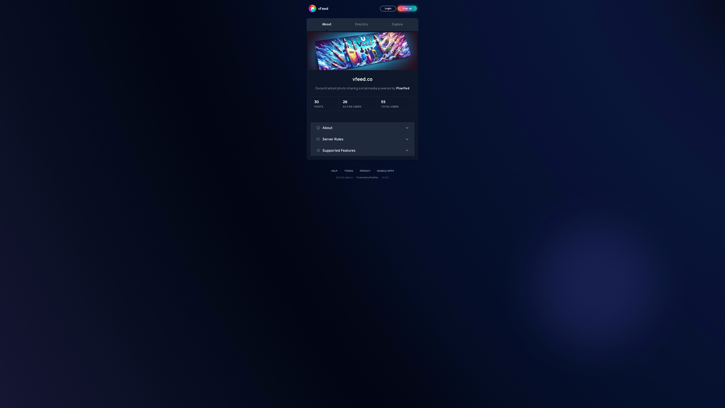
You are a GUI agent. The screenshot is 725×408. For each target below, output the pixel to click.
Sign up (407, 8)
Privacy (365, 170)
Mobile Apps (385, 170)
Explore (397, 24)
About (326, 24)
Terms (348, 170)
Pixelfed (403, 88)
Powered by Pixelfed (367, 177)
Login (388, 8)
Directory (361, 24)
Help (334, 170)
